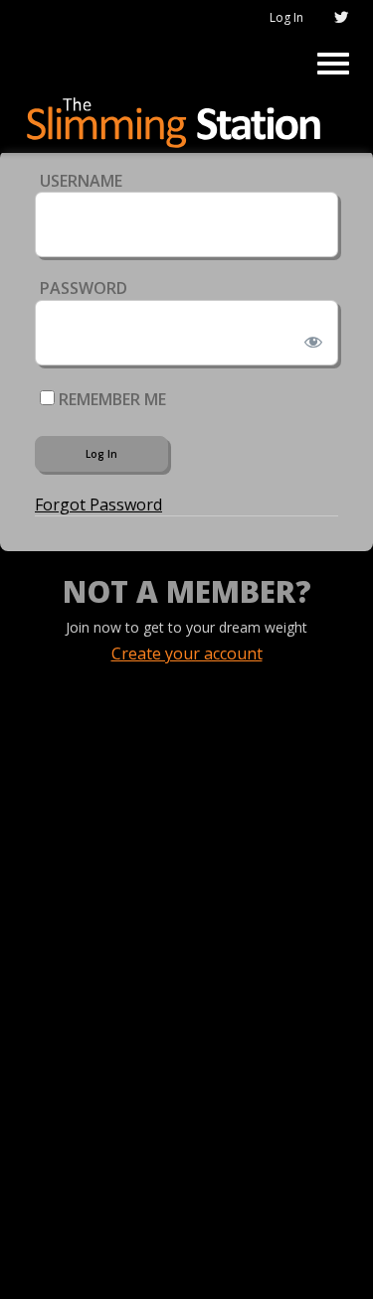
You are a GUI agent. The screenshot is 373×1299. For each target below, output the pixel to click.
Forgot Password (98, 504)
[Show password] (309, 337)
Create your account (187, 653)
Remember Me (110, 399)
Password (83, 288)
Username (81, 181)
